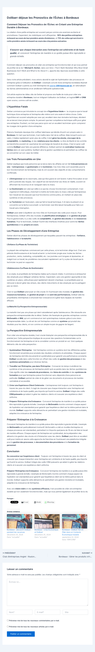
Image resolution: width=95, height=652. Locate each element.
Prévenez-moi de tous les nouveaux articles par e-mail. (31, 627)
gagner (61, 86)
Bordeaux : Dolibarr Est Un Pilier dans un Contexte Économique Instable (72, 532)
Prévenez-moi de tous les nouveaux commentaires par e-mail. (34, 620)
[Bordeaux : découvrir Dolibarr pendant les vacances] (19, 521)
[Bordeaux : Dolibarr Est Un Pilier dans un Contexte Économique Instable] (74, 521)
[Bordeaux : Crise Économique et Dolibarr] (47, 521)
